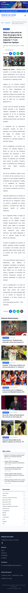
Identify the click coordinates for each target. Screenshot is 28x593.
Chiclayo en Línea (6, 578)
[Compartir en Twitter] (14, 53)
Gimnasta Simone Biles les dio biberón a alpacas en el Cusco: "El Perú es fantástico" (13, 441)
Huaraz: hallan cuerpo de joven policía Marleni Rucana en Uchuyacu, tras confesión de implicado (15, 474)
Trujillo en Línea (6, 575)
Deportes (8, 22)
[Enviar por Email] (21, 53)
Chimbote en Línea (17, 575)
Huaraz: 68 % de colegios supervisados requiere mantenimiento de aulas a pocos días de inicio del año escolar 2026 (15, 462)
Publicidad (4, 555)
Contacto (4, 558)
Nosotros (4, 553)
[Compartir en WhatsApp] (18, 53)
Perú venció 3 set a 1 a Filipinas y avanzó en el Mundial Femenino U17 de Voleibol (13, 391)
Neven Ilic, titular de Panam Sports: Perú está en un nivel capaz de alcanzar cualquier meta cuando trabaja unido (13, 416)
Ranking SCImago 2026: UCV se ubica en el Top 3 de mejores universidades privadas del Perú (15, 480)
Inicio (2, 22)
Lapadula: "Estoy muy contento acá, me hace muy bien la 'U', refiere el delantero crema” (13, 366)
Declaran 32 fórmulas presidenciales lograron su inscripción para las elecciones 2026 (14, 455)
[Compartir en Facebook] (10, 53)
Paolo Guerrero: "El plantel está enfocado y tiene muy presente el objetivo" (12, 341)
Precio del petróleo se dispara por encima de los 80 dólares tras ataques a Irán (14, 468)
